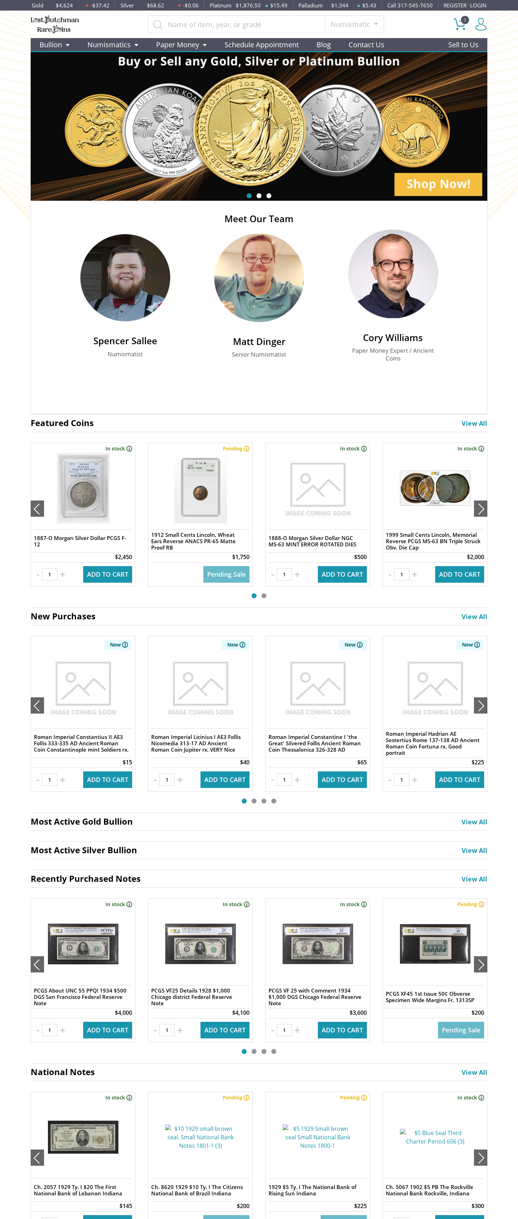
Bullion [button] (50, 44)
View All (474, 423)
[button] (249, 195)
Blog (323, 44)
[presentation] (37, 509)
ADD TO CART (107, 574)
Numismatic (351, 24)
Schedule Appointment (261, 44)
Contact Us (366, 44)
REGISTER (455, 5)
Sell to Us (463, 44)
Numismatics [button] (109, 44)
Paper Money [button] (177, 44)
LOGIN (478, 5)
